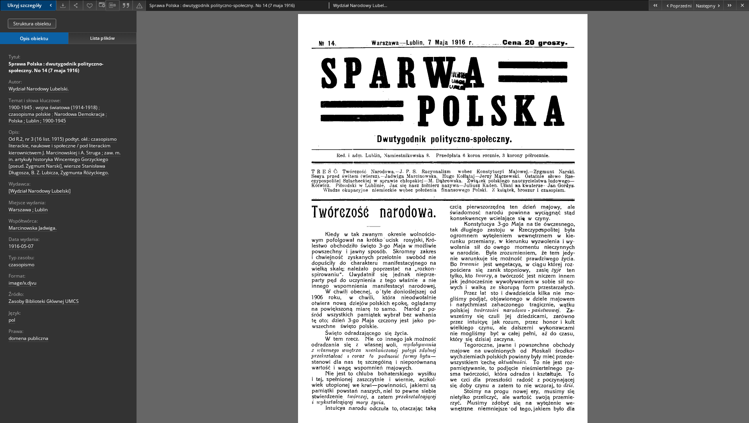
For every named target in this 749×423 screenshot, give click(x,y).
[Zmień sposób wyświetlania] (101, 5)
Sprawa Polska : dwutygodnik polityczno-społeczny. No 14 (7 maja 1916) (56, 67)
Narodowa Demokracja (79, 114)
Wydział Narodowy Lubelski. (39, 88)
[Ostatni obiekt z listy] (729, 5)
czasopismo (21, 264)
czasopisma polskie (30, 114)
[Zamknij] (742, 5)
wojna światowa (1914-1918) (66, 107)
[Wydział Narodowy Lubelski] (40, 191)
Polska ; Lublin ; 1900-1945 (37, 120)
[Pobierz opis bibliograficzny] (112, 5)
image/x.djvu (22, 283)
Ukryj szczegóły (24, 5)
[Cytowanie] (126, 5)
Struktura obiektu (32, 23)
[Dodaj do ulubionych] (89, 5)
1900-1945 (20, 107)
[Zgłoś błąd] (139, 5)
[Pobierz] (62, 5)
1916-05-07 (21, 246)
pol (12, 320)
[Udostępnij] (76, 5)
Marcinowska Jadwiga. (33, 228)
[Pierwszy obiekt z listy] (655, 5)
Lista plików (102, 38)
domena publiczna (28, 338)
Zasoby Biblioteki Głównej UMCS (44, 301)
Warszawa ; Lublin (28, 209)
